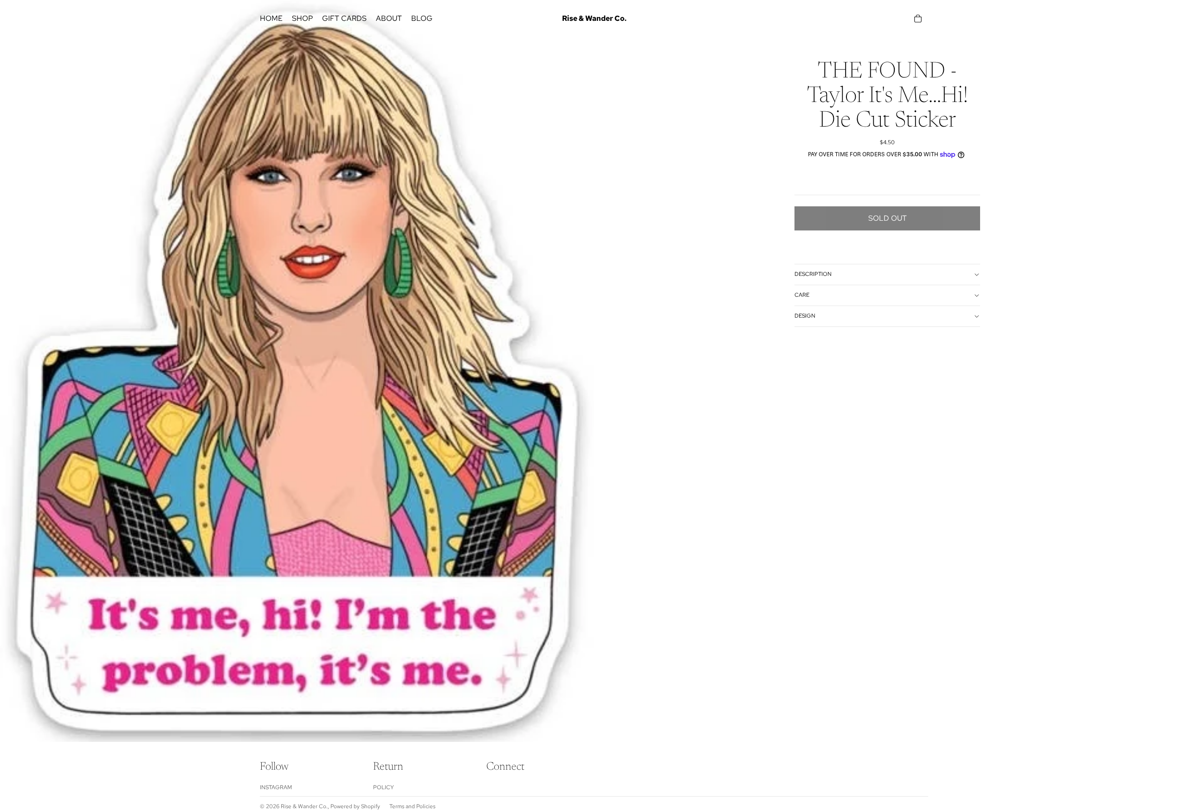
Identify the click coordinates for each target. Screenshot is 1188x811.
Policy (383, 787)
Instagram (276, 787)
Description (813, 274)
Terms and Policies (412, 806)
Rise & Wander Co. (304, 806)
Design (804, 315)
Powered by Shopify (355, 806)
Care (801, 295)
